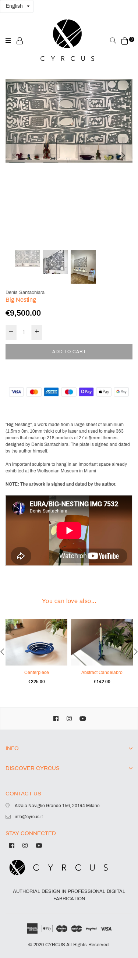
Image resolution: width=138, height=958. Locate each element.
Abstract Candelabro (102, 672)
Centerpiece (36, 672)
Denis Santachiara (25, 292)
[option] (69, 121)
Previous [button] (14, 155)
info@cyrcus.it (29, 816)
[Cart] (124, 40)
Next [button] (123, 155)
